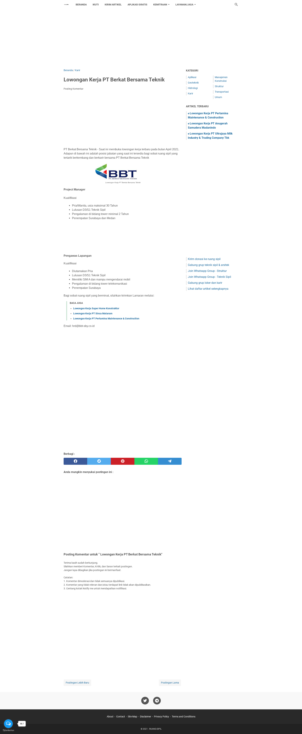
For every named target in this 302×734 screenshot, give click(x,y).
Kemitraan (160, 4)
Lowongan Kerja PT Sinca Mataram (92, 313)
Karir (190, 93)
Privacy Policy (161, 716)
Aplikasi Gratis (137, 4)
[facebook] (75, 461)
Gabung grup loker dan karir (205, 282)
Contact (120, 716)
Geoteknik (193, 82)
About (110, 716)
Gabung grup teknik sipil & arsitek (208, 265)
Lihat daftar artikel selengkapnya (208, 288)
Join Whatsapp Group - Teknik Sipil (209, 277)
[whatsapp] (146, 461)
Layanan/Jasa (184, 4)
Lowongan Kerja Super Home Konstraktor (96, 308)
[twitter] (99, 461)
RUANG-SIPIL (155, 729)
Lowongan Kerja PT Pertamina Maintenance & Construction (106, 318)
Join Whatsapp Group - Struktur (207, 271)
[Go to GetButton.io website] (8, 730)
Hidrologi (193, 88)
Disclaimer (145, 716)
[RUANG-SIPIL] (66, 4)
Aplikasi (192, 77)
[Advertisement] (151, 38)
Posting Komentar (73, 88)
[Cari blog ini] (236, 4)
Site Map (132, 716)
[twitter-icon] (145, 700)
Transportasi (222, 91)
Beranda (81, 4)
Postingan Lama (170, 682)
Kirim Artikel (113, 4)
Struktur (219, 86)
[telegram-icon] (157, 700)
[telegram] (170, 461)
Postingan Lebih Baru (77, 682)
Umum (218, 97)
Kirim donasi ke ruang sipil (204, 259)
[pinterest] (122, 461)
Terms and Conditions (183, 716)
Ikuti (96, 4)
